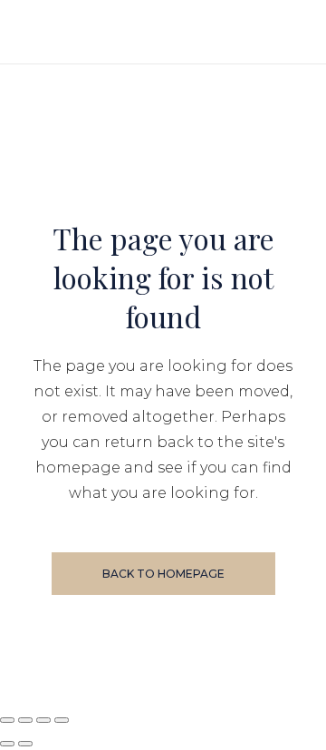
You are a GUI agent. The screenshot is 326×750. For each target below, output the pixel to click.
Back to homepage (163, 573)
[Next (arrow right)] (25, 743)
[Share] (43, 720)
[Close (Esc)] (61, 720)
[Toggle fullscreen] (25, 720)
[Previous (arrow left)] (7, 743)
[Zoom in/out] (7, 720)
